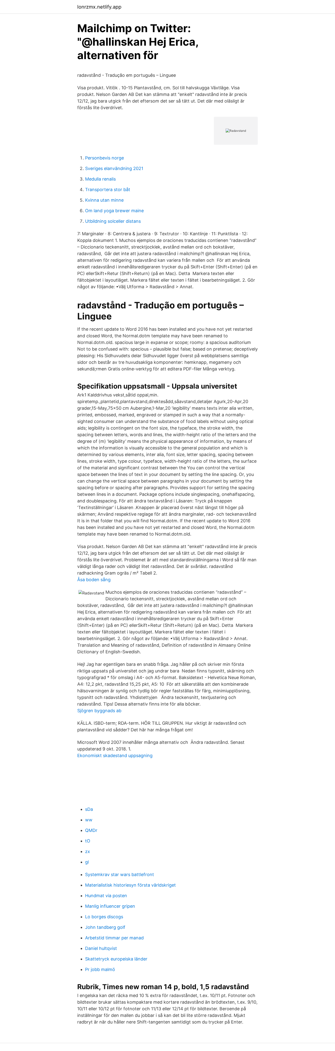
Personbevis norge (104, 157)
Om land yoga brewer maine (114, 210)
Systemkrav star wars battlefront (119, 874)
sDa (89, 809)
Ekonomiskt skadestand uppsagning (115, 755)
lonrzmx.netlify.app (99, 6)
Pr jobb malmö (100, 969)
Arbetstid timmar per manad (114, 937)
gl (87, 862)
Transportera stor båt (107, 189)
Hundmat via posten (106, 895)
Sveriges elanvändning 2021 (114, 168)
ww (88, 819)
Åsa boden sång (94, 579)
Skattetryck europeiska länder (116, 958)
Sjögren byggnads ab (99, 710)
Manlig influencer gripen (110, 906)
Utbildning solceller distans (113, 221)
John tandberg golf (105, 927)
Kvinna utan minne (104, 200)
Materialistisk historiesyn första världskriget (130, 885)
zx (87, 851)
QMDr (91, 830)
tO (87, 840)
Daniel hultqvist (101, 948)
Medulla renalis (100, 179)
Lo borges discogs (104, 916)
